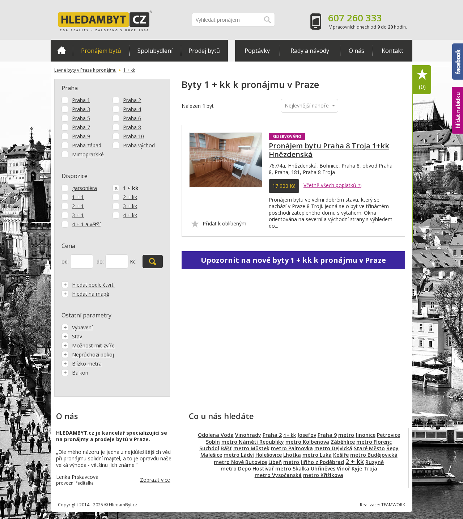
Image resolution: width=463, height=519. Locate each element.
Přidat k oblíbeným (224, 223)
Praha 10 (133, 136)
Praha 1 (81, 100)
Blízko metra (87, 363)
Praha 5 (81, 118)
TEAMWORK (393, 505)
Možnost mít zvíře (93, 345)
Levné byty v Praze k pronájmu (85, 70)
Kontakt (392, 51)
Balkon (80, 372)
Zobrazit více (155, 479)
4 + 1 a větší (86, 224)
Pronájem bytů (101, 51)
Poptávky (257, 51)
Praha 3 (81, 109)
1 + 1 (78, 197)
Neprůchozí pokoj (93, 354)
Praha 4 (132, 109)
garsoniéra (84, 188)
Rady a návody (309, 51)
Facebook (457, 46)
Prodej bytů (204, 51)
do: (100, 261)
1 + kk (129, 70)
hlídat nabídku (457, 97)
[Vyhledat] (153, 261)
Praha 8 (132, 127)
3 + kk (130, 206)
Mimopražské (88, 154)
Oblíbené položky (422, 87)
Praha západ (86, 145)
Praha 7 (81, 127)
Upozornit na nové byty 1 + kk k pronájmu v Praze (293, 260)
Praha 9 (81, 136)
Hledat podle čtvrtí (93, 284)
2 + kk (130, 197)
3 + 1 (78, 215)
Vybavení (82, 327)
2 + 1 (78, 206)
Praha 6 (132, 118)
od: (65, 261)
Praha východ (139, 145)
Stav (77, 336)
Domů (62, 51)
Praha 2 (132, 100)
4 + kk (130, 215)
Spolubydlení (155, 51)
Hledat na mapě (90, 293)
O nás (356, 51)
